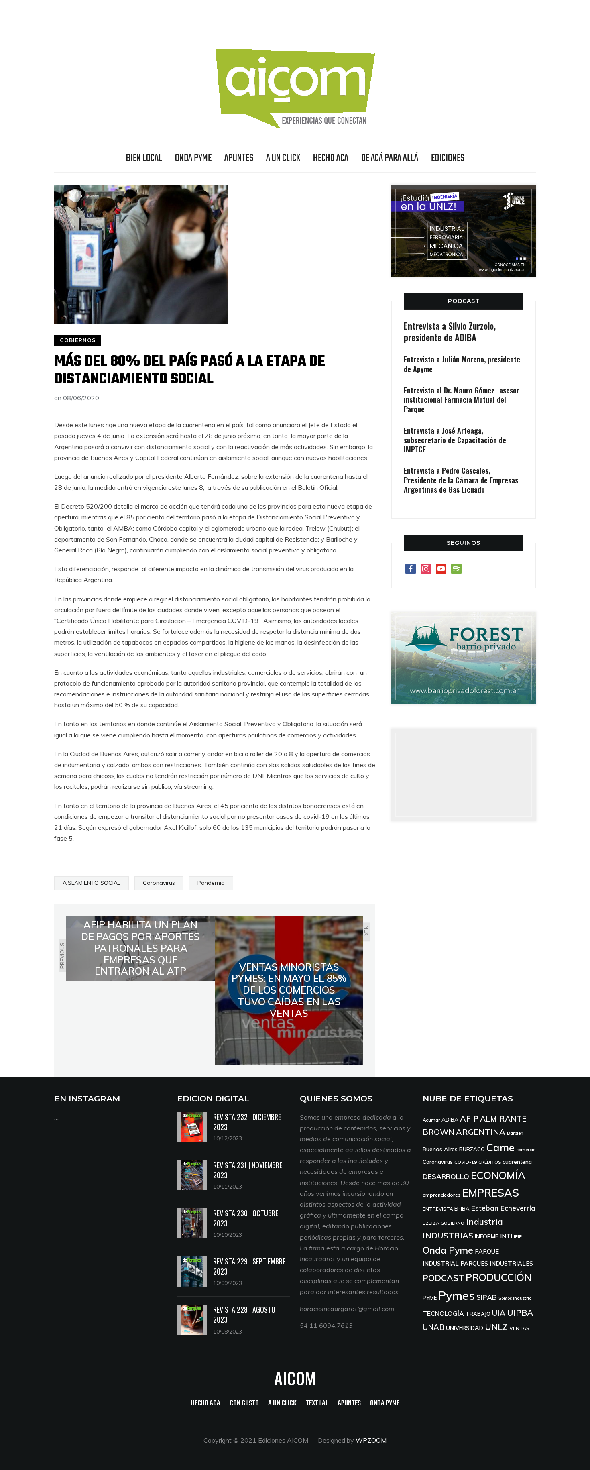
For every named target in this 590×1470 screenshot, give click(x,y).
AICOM (295, 1378)
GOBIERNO (452, 1223)
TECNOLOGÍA (443, 1313)
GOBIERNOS (78, 340)
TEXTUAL (317, 1403)
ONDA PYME (193, 158)
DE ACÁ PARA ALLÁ (389, 158)
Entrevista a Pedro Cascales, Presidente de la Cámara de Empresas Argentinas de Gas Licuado (461, 480)
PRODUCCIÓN (499, 1277)
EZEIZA (431, 1223)
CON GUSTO (244, 1403)
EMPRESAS (490, 1192)
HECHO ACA (330, 158)
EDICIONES (447, 158)
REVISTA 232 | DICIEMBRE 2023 (247, 1122)
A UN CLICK (283, 158)
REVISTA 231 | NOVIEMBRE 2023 (247, 1170)
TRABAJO (478, 1314)
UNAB (433, 1327)
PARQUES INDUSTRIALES (496, 1263)
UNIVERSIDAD (464, 1328)
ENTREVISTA (438, 1209)
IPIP (518, 1237)
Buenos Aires (440, 1149)
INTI (506, 1236)
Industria (484, 1221)
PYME (430, 1298)
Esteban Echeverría (503, 1208)
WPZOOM (371, 1440)
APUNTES (238, 158)
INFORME (486, 1236)
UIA (498, 1313)
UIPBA (520, 1312)
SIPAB (486, 1297)
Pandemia (211, 882)
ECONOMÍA (498, 1175)
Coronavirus (159, 882)
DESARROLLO (446, 1176)
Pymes (456, 1295)
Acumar (431, 1120)
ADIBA (449, 1119)
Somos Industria (515, 1298)
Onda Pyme (448, 1250)
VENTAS (519, 1328)
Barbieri (515, 1133)
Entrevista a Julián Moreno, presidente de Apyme (462, 364)
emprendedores (442, 1195)
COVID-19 (465, 1162)
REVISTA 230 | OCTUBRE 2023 (245, 1218)
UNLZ (496, 1326)
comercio (525, 1149)
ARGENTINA (480, 1132)
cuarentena (517, 1161)
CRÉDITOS (489, 1162)
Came (500, 1147)
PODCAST (464, 301)
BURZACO (472, 1149)
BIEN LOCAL (144, 158)
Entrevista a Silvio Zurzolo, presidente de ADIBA (450, 331)
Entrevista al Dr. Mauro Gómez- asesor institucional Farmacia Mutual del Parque (461, 399)
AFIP (469, 1119)
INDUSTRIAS (448, 1235)
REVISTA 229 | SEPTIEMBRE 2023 (249, 1266)
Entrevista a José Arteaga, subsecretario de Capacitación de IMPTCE (455, 439)
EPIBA (462, 1208)
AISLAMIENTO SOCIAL (91, 882)
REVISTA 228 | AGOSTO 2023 (244, 1314)
